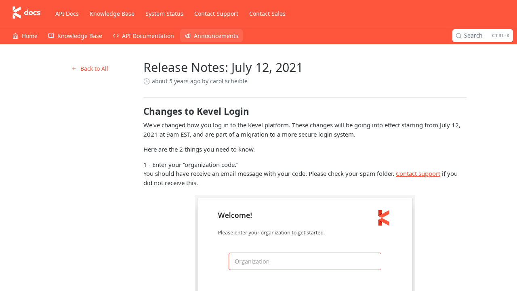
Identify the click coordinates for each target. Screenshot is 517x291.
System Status (164, 13)
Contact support (418, 173)
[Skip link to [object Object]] (138, 111)
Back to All (94, 68)
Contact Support (216, 13)
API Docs (67, 13)
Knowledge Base (112, 13)
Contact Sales (267, 13)
